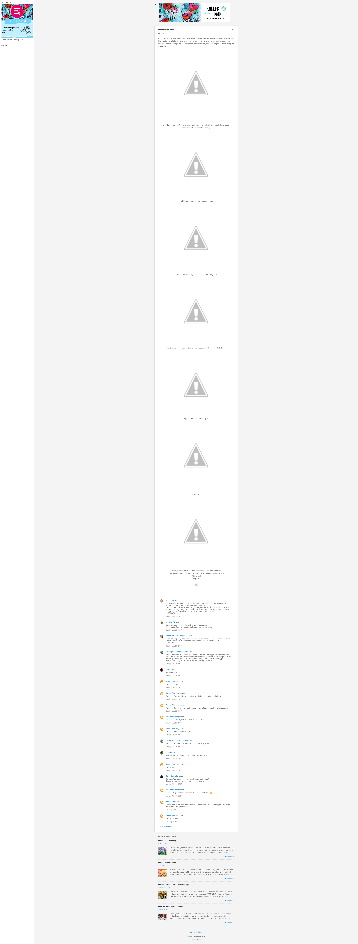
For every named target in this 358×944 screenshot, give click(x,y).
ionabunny (169, 752)
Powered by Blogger (196, 932)
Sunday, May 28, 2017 (174, 616)
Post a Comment (166, 826)
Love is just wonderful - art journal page (173, 885)
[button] (233, 30)
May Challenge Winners (167, 862)
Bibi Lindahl (170, 600)
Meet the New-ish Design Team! (170, 907)
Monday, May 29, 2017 (174, 784)
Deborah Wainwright (173, 681)
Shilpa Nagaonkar (172, 776)
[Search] (236, 5)
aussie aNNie (171, 622)
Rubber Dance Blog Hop (167, 840)
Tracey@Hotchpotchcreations (177, 652)
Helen (168, 669)
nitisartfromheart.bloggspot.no (177, 636)
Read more (229, 857)
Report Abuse (196, 940)
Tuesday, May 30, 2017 (174, 810)
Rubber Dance (171, 802)
